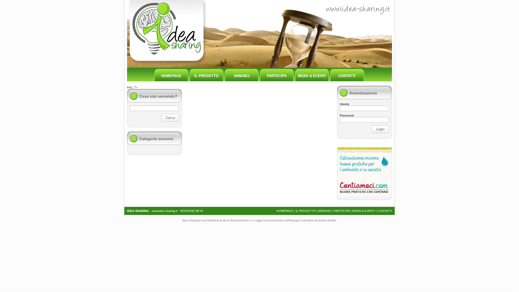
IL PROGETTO (206, 76)
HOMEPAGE (171, 76)
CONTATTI (346, 76)
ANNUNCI (241, 76)
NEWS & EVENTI (312, 76)
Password (347, 115)
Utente (344, 104)
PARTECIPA (277, 76)
